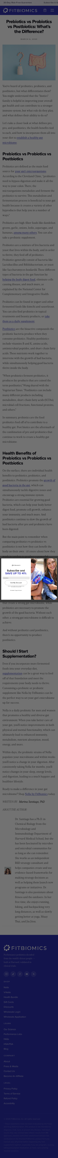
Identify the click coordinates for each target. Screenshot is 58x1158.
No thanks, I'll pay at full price (16, 590)
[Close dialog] (55, 560)
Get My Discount (16, 583)
